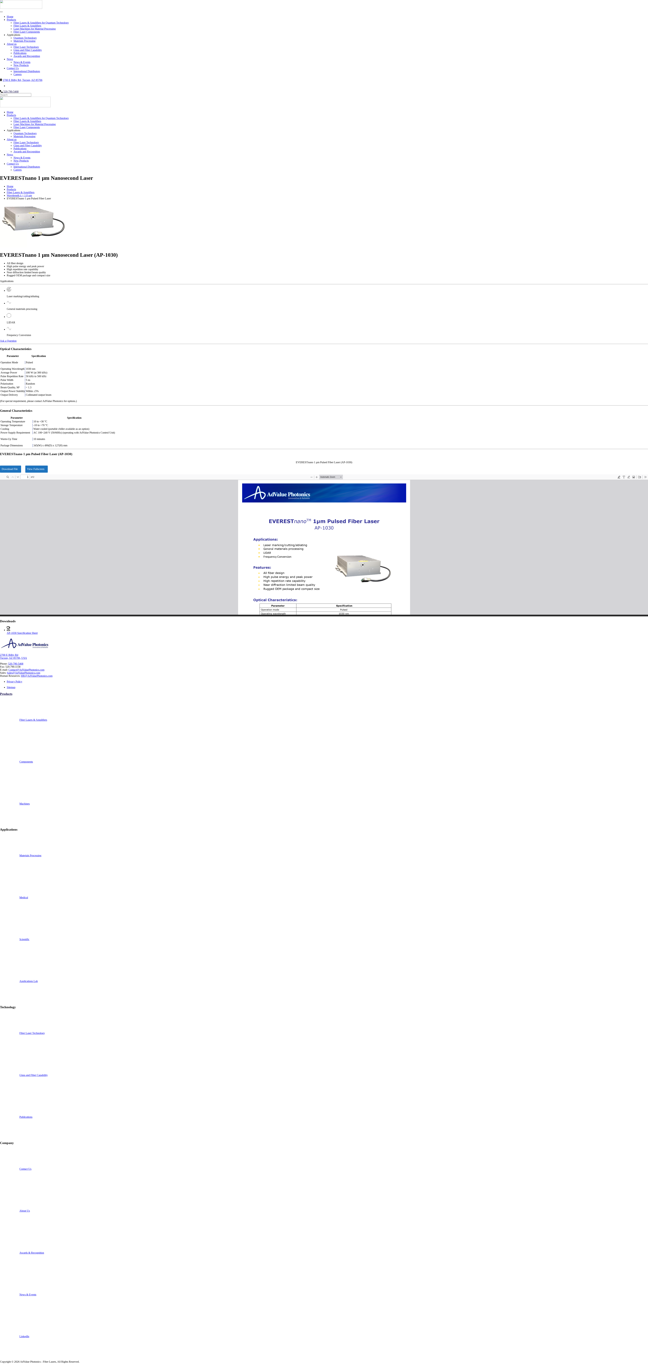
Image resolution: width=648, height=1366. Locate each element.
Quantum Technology (25, 37)
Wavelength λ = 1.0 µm (19, 195)
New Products (21, 65)
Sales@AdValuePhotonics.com (23, 672)
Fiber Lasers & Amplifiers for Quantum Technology (41, 22)
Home (10, 16)
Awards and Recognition (27, 56)
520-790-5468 (11, 91)
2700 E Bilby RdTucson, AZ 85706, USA (13, 656)
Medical (23, 897)
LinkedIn (24, 1336)
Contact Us (13, 68)
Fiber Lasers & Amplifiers (27, 25)
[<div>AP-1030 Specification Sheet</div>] (8, 630)
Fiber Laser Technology (26, 47)
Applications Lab (28, 981)
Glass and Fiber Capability (28, 50)
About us (12, 44)
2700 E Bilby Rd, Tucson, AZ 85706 (22, 80)
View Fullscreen (35, 469)
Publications (20, 53)
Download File (10, 469)
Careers (18, 74)
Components (26, 761)
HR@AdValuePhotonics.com (36, 675)
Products (11, 19)
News (10, 59)
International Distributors (27, 71)
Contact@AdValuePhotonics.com (26, 669)
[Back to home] (21, 7)
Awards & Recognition (31, 1252)
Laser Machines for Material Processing (35, 28)
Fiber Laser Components (27, 31)
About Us (24, 1210)
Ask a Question (8, 340)
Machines (24, 803)
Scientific (24, 939)
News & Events (22, 62)
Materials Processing (24, 40)
